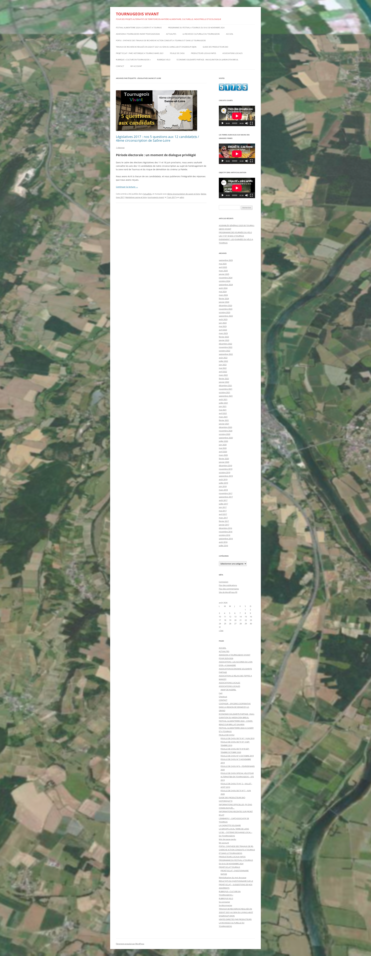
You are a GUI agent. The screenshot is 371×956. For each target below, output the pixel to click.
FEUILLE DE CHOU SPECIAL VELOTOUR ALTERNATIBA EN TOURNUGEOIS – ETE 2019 (237, 776)
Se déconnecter (225, 905)
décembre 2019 (225, 465)
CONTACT (120, 66)
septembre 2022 (226, 354)
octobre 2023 (224, 312)
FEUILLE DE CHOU (177, 53)
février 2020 (224, 458)
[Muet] (246, 123)
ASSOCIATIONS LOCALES (232, 53)
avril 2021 (223, 413)
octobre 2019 (224, 472)
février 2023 (224, 336)
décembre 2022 (225, 343)
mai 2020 (223, 448)
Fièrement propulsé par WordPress (130, 944)
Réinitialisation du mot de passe (232, 877)
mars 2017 (223, 517)
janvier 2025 (224, 274)
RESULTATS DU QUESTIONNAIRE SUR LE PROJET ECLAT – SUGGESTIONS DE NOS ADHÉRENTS (236, 884)
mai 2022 (223, 368)
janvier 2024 (224, 302)
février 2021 (224, 420)
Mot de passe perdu (227, 839)
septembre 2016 (226, 538)
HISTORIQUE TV (225, 801)
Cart (220, 693)
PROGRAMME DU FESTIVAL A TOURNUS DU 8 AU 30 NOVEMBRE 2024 (196, 27)
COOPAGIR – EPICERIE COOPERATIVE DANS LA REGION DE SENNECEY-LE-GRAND (235, 707)
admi (182, 197)
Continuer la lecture (127, 186)
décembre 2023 (225, 305)
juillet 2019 (223, 483)
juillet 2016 (223, 545)
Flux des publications (228, 585)
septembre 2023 (226, 316)
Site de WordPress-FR (228, 592)
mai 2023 (223, 326)
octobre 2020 (224, 434)
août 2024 (223, 288)
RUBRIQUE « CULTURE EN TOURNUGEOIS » (133, 59)
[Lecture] (222, 123)
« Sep (221, 630)
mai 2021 (223, 410)
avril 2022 (223, 371)
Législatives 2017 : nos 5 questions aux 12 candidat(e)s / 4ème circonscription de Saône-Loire (157, 138)
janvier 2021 (224, 423)
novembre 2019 (225, 469)
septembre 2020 (226, 437)
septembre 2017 (226, 497)
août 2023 (223, 319)
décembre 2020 (225, 427)
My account (136, 66)
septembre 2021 (226, 396)
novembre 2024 (225, 277)
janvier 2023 (224, 340)
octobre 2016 (224, 535)
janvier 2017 (224, 524)
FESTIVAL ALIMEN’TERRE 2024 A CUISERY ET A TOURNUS (139, 27)
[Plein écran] (251, 123)
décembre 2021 (225, 385)
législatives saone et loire (136, 197)
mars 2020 (223, 455)
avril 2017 (223, 514)
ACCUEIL (229, 34)
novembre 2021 (225, 389)
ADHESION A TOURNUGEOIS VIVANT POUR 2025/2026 (138, 34)
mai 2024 (223, 291)
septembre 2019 (226, 476)
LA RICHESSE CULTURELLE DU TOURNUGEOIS (201, 34)
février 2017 (224, 521)
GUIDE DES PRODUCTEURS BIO (215, 47)
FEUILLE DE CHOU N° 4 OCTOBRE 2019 (237, 755)
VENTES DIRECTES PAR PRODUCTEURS (235, 919)
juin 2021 (223, 406)
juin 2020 (223, 444)
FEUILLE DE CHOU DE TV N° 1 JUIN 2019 (237, 738)
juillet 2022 (223, 361)
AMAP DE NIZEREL (228, 689)
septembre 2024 (226, 284)
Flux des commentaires (229, 588)
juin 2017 (223, 507)
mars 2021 (223, 417)
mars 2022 (223, 375)
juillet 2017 (223, 504)
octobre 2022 (224, 350)
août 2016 (223, 542)
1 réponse (120, 147)
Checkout (223, 696)
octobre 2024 (224, 281)
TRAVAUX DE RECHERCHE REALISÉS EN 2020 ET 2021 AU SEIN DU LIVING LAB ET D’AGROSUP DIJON (156, 47)
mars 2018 (223, 490)
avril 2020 (223, 451)
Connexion (223, 582)
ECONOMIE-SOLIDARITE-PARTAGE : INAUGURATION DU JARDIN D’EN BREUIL (207, 59)
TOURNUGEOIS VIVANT (137, 14)
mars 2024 (223, 295)
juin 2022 (223, 364)
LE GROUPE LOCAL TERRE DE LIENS (234, 829)
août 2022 (223, 357)
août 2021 (223, 399)
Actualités (147, 194)
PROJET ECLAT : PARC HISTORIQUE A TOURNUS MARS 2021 (140, 53)
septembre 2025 (226, 260)
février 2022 (224, 378)
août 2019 (223, 479)
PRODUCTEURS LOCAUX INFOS (203, 53)
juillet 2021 (223, 403)
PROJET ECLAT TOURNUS (229, 867)
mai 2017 (223, 510)
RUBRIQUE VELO (163, 59)
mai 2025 (223, 263)
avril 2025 (223, 267)
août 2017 (223, 500)
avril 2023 (223, 330)
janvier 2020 (224, 462)
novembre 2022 (225, 347)
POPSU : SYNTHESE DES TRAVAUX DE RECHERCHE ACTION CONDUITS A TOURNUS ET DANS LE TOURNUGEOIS (161, 40)
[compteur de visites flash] (233, 90)
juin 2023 (223, 323)
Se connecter (224, 902)
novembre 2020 (225, 430)
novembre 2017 (225, 493)
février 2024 (224, 298)
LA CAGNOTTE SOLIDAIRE (230, 825)
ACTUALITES (171, 34)
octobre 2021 (224, 392)
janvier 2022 (224, 382)
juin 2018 (223, 486)
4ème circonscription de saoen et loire (183, 194)
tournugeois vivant (156, 197)
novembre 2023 (225, 309)
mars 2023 (223, 333)
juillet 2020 (223, 441)
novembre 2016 (225, 531)
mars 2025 (223, 270)
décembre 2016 (225, 528)
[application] (237, 116)
